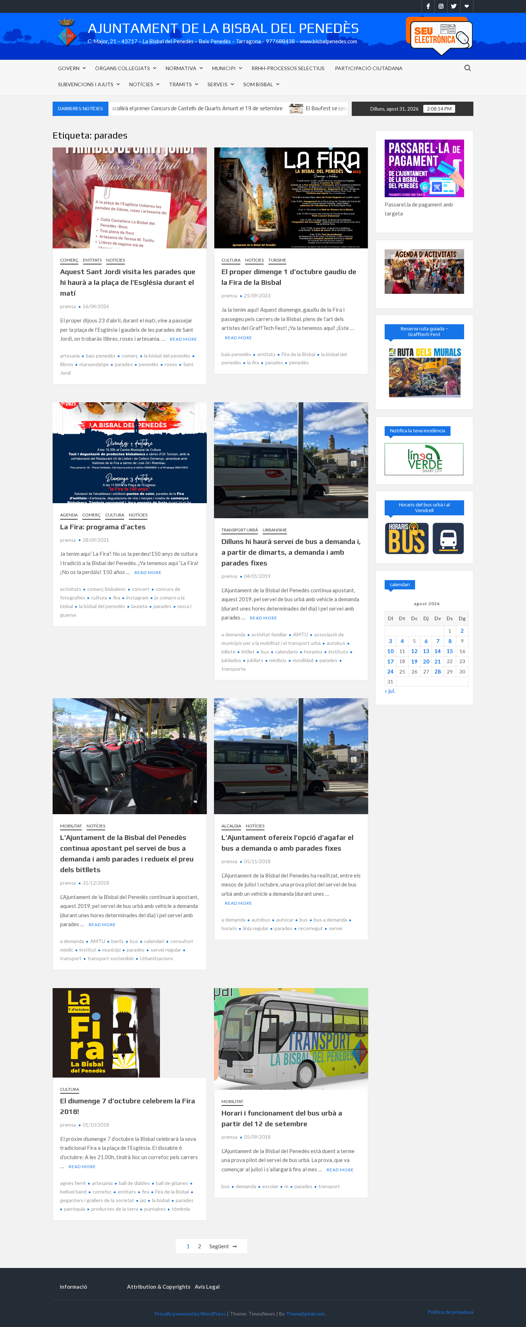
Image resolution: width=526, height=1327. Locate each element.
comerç (130, 356)
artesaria (70, 356)
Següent (219, 1246)
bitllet (248, 651)
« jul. (390, 690)
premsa (68, 306)
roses (171, 364)
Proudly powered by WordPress (190, 1314)
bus (265, 651)
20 (426, 661)
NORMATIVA (181, 68)
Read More (183, 339)
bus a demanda (330, 920)
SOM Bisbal (258, 84)
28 (437, 671)
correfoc (102, 1192)
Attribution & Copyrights (158, 1286)
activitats (70, 589)
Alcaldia (231, 825)
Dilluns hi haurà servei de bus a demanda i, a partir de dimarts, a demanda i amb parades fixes (291, 552)
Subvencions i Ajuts (85, 84)
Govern (68, 68)
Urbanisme (275, 530)
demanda (246, 1186)
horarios (313, 651)
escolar (270, 1186)
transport (329, 1186)
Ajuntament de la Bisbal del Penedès (223, 28)
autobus (336, 643)
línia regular (255, 928)
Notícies (141, 84)
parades (124, 364)
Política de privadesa (450, 1312)
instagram (137, 597)
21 (437, 661)
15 (450, 651)
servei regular (166, 950)
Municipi (224, 68)
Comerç (69, 260)
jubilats (255, 660)
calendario (286, 651)
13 (426, 651)
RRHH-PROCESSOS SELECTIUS (288, 68)
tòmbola (181, 1209)
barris (117, 941)
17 (390, 661)
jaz (143, 1200)
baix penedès (101, 356)
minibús (278, 660)
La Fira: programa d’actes (103, 526)
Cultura (230, 260)
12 (414, 651)
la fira (253, 362)
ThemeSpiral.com (305, 1314)
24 (390, 671)
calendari (154, 941)
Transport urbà (239, 530)
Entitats (92, 260)
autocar (284, 920)
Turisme (277, 260)
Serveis (218, 84)
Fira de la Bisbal (298, 354)
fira (116, 597)
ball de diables (134, 1183)
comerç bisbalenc (106, 589)
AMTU (300, 634)
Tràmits (180, 84)
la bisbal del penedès (167, 356)
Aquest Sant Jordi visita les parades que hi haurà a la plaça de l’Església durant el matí (127, 282)
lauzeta (139, 606)
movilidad (303, 660)
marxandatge (94, 364)
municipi (111, 950)
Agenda (69, 514)
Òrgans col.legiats (122, 68)
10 (390, 651)
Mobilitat (71, 825)
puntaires (155, 1209)
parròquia (74, 1209)
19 (414, 661)
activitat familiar (269, 634)
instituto (338, 651)
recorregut (310, 928)
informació (73, 1286)
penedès (149, 364)
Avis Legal (207, 1286)
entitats (266, 354)
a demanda (233, 634)
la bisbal (161, 1200)
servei (335, 928)
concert (141, 589)
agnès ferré (73, 1183)
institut (87, 950)
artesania (102, 1183)
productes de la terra (114, 1209)
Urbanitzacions (156, 958)
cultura (99, 597)
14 (437, 651)
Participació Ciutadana (369, 68)
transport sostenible (111, 958)
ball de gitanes (172, 1183)
